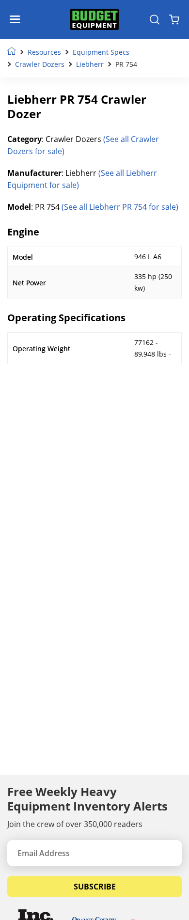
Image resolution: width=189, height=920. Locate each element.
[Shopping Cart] (174, 19)
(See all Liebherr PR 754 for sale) (120, 207)
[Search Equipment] (154, 19)
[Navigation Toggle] (17, 19)
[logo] (94, 20)
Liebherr (90, 64)
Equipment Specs (101, 52)
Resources (44, 52)
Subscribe (95, 886)
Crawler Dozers (39, 64)
